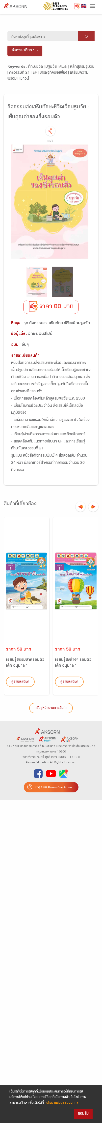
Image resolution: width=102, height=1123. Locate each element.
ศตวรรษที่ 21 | (20, 73)
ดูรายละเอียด (20, 682)
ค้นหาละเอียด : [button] (23, 50)
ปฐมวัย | (52, 67)
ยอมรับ (83, 1114)
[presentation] (80, 507)
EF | (36, 73)
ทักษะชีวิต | (37, 67)
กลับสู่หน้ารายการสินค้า (51, 708)
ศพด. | (64, 67)
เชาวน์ (24, 79)
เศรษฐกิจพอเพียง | (55, 73)
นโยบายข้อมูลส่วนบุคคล (62, 1103)
